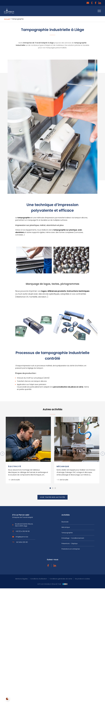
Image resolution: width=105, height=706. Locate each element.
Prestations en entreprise (71, 549)
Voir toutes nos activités (52, 497)
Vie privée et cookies (82, 579)
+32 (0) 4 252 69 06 (23, 532)
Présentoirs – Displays (70, 543)
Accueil (7, 19)
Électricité (65, 522)
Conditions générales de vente (61, 579)
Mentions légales (21, 579)
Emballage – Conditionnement (73, 538)
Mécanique (66, 527)
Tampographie (67, 533)
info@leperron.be (22, 537)
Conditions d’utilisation (38, 579)
